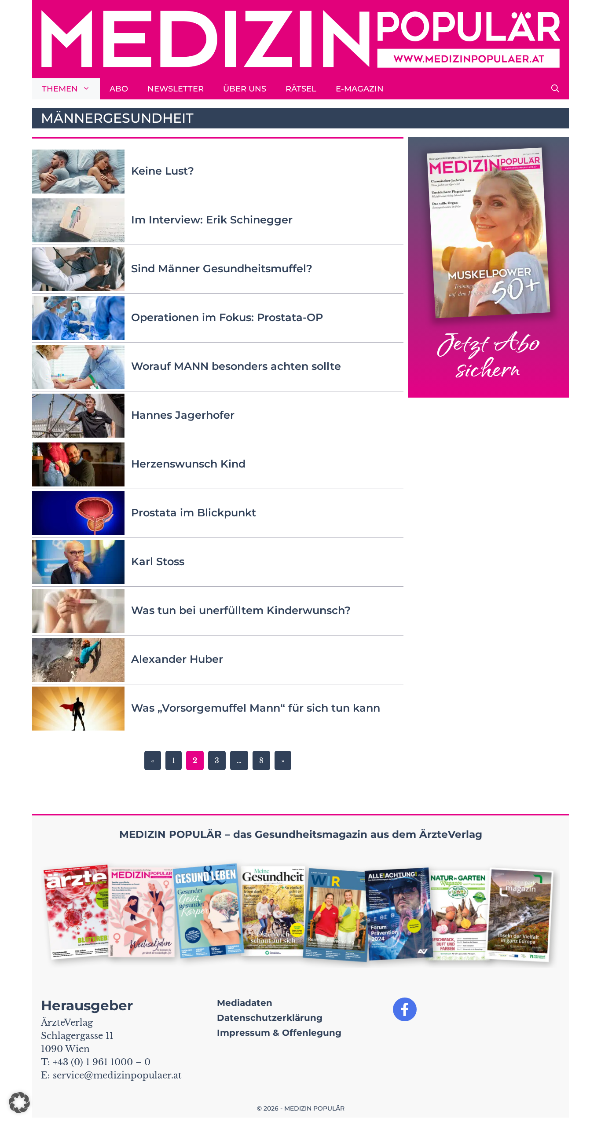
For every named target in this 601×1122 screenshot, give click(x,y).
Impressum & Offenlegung (279, 1032)
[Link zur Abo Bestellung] (488, 267)
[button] (555, 88)
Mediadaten (244, 1003)
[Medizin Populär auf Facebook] (405, 1009)
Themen (60, 89)
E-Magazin (360, 89)
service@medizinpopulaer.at (117, 1075)
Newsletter (175, 89)
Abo (119, 89)
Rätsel (301, 89)
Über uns (244, 89)
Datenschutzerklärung (269, 1017)
